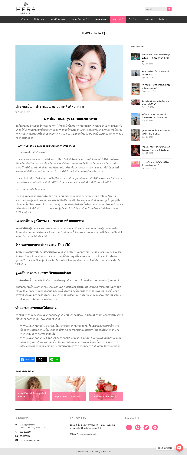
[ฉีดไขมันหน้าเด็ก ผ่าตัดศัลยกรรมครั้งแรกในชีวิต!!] (135, 102)
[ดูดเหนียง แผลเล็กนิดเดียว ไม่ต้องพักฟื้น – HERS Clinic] (135, 135)
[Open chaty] (179, 448)
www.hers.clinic (91, 434)
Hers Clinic (89, 451)
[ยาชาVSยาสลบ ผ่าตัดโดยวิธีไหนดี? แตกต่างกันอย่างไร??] (135, 164)
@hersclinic (30, 425)
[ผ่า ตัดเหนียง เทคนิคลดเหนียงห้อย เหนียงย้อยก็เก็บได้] (135, 89)
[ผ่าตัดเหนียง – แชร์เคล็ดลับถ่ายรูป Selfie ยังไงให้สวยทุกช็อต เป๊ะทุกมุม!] (135, 56)
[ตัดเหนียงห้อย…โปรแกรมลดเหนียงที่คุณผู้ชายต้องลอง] (135, 73)
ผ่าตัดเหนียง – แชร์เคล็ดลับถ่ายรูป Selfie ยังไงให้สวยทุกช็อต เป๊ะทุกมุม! (156, 58)
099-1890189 (25, 432)
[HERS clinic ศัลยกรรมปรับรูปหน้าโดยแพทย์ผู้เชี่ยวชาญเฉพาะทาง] (25, 8)
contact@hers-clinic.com (30, 440)
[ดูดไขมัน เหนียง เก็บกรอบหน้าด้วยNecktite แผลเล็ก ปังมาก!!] (135, 119)
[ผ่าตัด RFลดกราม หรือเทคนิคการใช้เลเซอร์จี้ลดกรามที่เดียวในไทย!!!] (135, 150)
